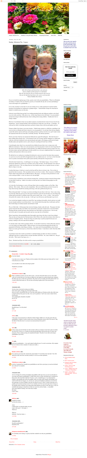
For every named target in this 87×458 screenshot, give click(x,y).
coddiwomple (68, 236)
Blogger (49, 454)
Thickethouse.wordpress (17, 273)
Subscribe (70, 75)
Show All (75, 317)
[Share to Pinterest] (39, 244)
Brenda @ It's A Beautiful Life (69, 219)
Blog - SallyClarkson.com (69, 204)
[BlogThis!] (35, 244)
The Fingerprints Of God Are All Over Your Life (70, 206)
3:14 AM (14, 300)
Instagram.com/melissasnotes (18, 431)
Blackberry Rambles (69, 186)
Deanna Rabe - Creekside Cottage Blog (21, 254)
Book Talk (53, 35)
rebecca (13, 315)
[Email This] (34, 244)
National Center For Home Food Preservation (70, 363)
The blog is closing (69, 283)
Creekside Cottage (69, 251)
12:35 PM (14, 416)
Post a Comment (14, 438)
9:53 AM (14, 322)
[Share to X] (36, 244)
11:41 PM (14, 268)
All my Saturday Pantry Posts (70, 358)
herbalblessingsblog (69, 306)
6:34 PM (14, 367)
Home (35, 442)
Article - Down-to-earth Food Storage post (70, 366)
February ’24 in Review (70, 307)
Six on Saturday (73, 221)
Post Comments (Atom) (20, 444)
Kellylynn (14, 398)
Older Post (58, 442)
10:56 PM (14, 393)
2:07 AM (14, 426)
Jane (13, 327)
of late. (72, 237)
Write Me (60, 35)
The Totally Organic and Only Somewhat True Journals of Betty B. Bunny (70, 267)
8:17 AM (14, 310)
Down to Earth (68, 282)
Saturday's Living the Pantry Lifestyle (29, 35)
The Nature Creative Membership (73, 189)
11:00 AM (14, 347)
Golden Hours (68, 294)
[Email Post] (31, 244)
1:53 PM (14, 435)
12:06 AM (14, 282)
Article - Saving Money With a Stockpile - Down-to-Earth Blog (71, 373)
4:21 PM (14, 357)
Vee (13, 341)
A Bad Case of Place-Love (70, 296)
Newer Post (11, 442)
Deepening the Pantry (44, 35)
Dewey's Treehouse (69, 262)
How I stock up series (69, 360)
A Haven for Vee (69, 173)
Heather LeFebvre (16, 351)
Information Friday (73, 252)
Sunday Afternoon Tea (14, 35)
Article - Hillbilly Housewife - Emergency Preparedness (71, 369)
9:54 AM (14, 336)
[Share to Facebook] (38, 244)
